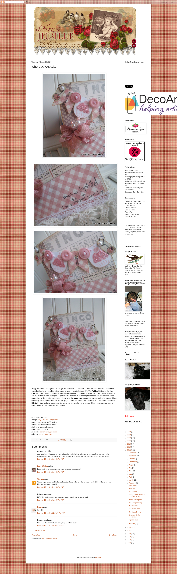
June (131, 471)
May (130, 474)
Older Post (112, 535)
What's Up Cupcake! (136, 500)
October (132, 459)
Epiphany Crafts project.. (134, 516)
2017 (129, 438)
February (132, 483)
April (131, 477)
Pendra (40, 507)
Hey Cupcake (43, 420)
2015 (129, 444)
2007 (129, 543)
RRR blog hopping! (135, 503)
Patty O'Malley (42, 466)
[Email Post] (71, 440)
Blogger (98, 557)
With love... (132, 489)
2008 (129, 540)
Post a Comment (40, 530)
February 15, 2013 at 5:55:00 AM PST (50, 487)
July (130, 468)
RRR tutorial (133, 492)
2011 (129, 530)
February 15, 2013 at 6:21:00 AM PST (50, 500)
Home (75, 535)
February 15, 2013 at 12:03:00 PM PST (51, 513)
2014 (129, 447)
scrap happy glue (45, 434)
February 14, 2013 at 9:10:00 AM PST (50, 459)
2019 (129, 432)
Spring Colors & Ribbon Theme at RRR (137, 496)
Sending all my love (136, 512)
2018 (129, 435)
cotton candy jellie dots (49, 432)
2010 (129, 534)
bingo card (54, 420)
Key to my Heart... (135, 509)
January (132, 524)
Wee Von (40, 479)
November (133, 456)
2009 (129, 537)
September (133, 462)
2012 (129, 528)
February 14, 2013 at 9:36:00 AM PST (50, 472)
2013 (129, 450)
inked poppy (133, 486)
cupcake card (133, 520)
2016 (129, 441)
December (133, 453)
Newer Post (36, 535)
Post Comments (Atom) (49, 539)
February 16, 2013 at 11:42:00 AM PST (50, 526)
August (131, 465)
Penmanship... (134, 506)
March (131, 480)
